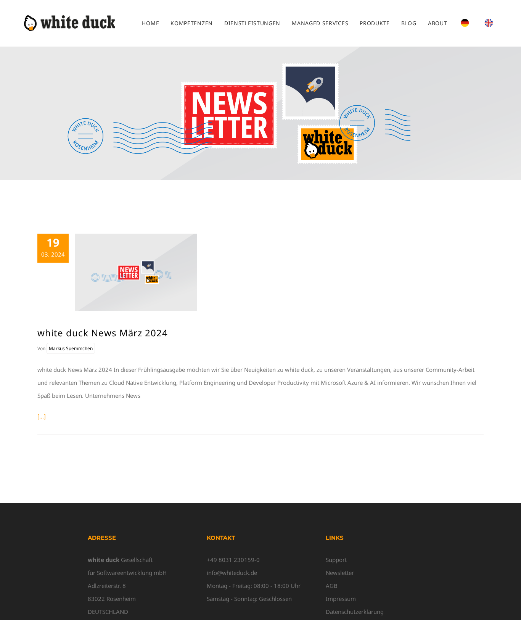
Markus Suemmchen (71, 348)
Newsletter (340, 572)
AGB (332, 585)
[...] (41, 416)
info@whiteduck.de (232, 572)
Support (336, 559)
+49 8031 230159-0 (233, 559)
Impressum (341, 598)
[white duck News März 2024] (136, 272)
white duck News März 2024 (102, 332)
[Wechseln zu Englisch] (488, 23)
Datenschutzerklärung (355, 611)
